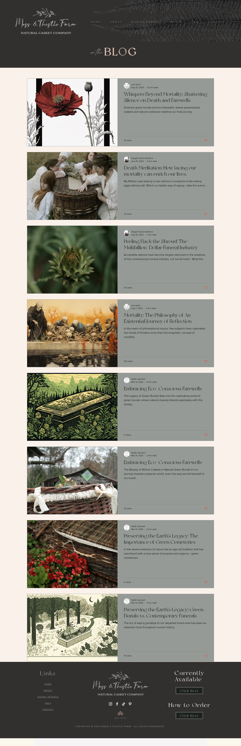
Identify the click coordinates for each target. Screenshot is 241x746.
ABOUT (48, 690)
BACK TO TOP (120, 718)
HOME (48, 684)
